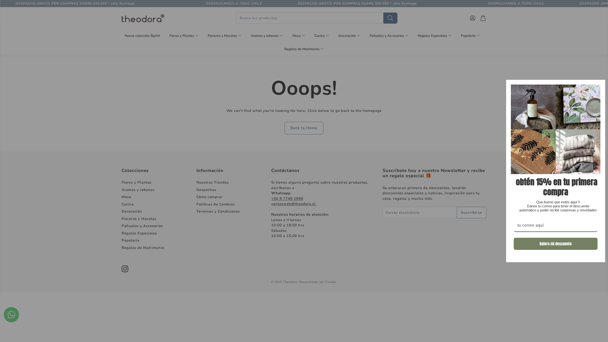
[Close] (599, 85)
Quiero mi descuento (556, 244)
